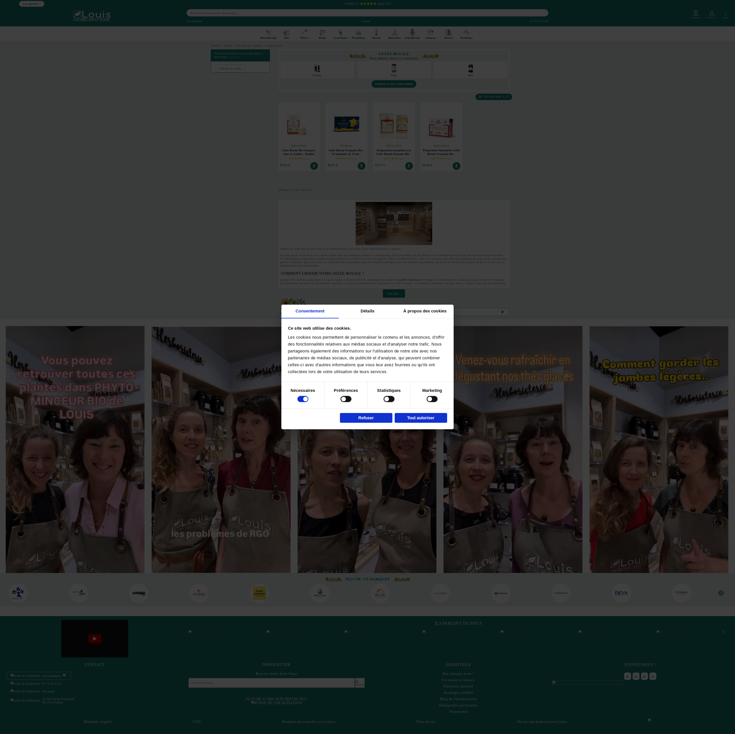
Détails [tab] (367, 311)
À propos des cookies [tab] (425, 311)
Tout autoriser (420, 417)
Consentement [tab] (310, 311)
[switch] (346, 399)
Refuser (366, 417)
